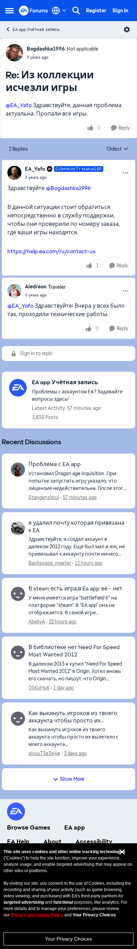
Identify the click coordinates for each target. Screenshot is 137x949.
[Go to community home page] (33, 10)
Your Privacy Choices (68, 939)
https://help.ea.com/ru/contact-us (51, 251)
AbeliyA (36, 622)
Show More (72, 779)
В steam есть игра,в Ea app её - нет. (75, 588)
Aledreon (35, 286)
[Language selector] (59, 11)
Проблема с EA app (54, 464)
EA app (74, 827)
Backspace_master (49, 563)
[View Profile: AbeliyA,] (18, 594)
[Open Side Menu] (9, 10)
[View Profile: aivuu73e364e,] (18, 719)
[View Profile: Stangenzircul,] (18, 470)
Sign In (120, 10)
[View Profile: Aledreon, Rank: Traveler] (14, 291)
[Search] (76, 10)
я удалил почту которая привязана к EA (76, 526)
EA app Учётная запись (36, 29)
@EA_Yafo (19, 105)
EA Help (18, 841)
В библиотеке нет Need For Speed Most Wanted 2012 (74, 651)
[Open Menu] (127, 29)
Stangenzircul (43, 497)
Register (96, 10)
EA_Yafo (35, 169)
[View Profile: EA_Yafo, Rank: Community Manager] (14, 173)
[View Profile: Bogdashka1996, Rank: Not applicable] (14, 52)
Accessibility (94, 841)
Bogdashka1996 (46, 49)
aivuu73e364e (44, 753)
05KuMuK (39, 688)
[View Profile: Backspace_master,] (18, 528)
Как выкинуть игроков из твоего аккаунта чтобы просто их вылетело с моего (72, 717)
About (52, 841)
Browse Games (28, 827)
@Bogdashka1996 (68, 188)
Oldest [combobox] (117, 149)
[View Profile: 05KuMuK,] (18, 653)
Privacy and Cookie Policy (37, 914)
